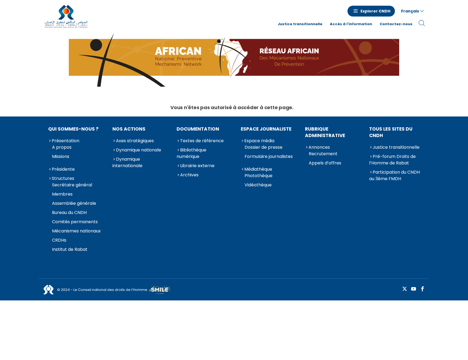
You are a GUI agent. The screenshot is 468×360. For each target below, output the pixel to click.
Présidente (63, 169)
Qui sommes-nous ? (73, 129)
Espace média (259, 141)
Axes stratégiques (135, 141)
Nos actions (128, 129)
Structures (63, 178)
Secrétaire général (72, 185)
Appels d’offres (325, 163)
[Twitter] (404, 289)
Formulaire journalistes (269, 156)
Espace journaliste (266, 129)
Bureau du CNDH (69, 212)
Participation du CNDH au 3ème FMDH (394, 175)
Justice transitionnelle (300, 24)
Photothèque (258, 176)
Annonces (319, 147)
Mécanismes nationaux (76, 231)
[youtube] (413, 289)
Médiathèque (258, 169)
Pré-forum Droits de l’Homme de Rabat (392, 159)
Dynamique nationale (138, 150)
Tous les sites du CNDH (390, 132)
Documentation (198, 129)
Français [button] (410, 11)
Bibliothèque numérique (191, 153)
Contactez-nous (396, 24)
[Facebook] (422, 289)
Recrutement (323, 154)
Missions (60, 156)
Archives (189, 175)
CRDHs (59, 240)
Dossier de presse (263, 147)
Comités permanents (75, 222)
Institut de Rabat (69, 249)
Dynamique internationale (127, 162)
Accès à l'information (351, 24)
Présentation (65, 141)
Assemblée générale (74, 203)
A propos (62, 147)
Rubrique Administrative (325, 132)
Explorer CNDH (375, 11)
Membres (62, 194)
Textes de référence (202, 141)
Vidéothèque (258, 185)
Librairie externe (197, 166)
